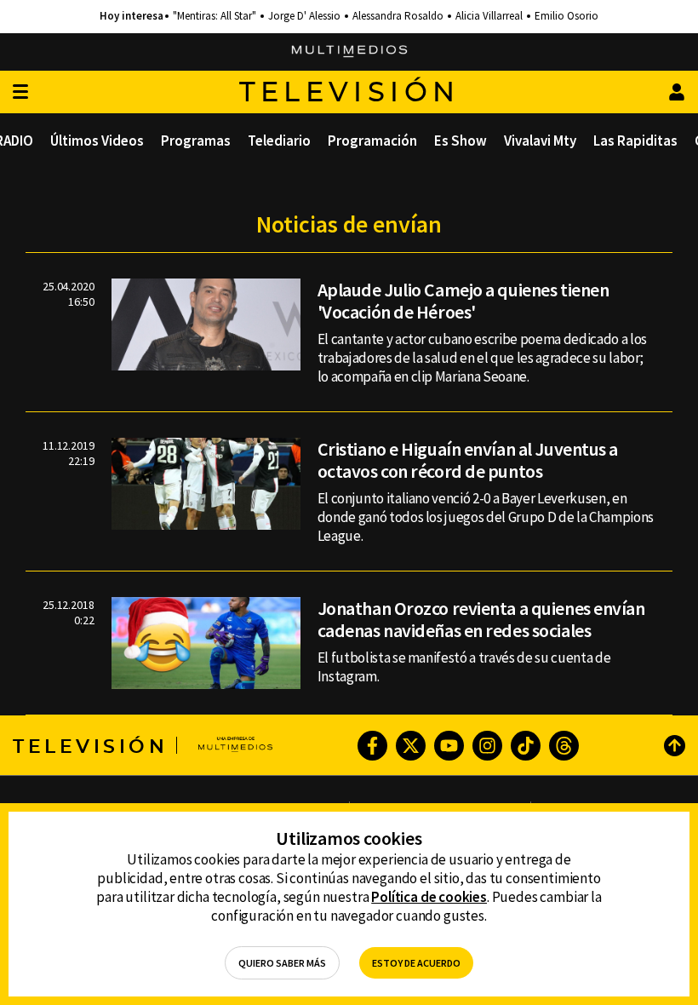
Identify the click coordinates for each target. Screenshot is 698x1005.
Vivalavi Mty (540, 140)
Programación (372, 140)
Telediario (279, 140)
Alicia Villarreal (489, 16)
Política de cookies (429, 896)
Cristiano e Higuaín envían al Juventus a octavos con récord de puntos (468, 460)
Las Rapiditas (635, 140)
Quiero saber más (282, 962)
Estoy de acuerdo (416, 962)
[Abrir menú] (20, 92)
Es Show (460, 140)
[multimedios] (349, 52)
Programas (196, 140)
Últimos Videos (97, 140)
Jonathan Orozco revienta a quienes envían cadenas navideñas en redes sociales (481, 619)
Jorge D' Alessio (304, 16)
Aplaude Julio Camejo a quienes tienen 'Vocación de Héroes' (463, 301)
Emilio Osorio (566, 16)
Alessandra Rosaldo (397, 16)
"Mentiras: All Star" (214, 16)
